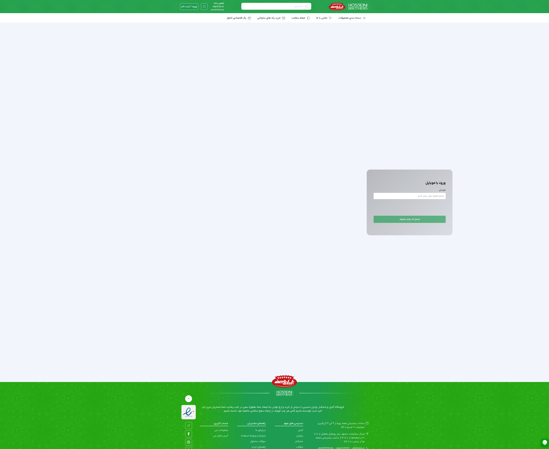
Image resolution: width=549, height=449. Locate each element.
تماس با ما (218, 5)
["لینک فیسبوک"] (188, 433)
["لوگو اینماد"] (188, 412)
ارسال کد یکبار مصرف (410, 219)
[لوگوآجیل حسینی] (349, 7)
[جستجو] (307, 6)
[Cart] (204, 6)
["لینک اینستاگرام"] (188, 442)
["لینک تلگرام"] (188, 425)
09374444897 (217, 10)
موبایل (442, 190)
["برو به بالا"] (188, 398)
